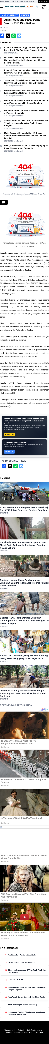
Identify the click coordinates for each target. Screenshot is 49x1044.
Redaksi (21, 1030)
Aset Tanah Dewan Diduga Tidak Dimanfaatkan (27, 997)
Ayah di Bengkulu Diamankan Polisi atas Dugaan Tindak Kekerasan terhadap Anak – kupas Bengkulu (26, 123)
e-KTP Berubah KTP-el (17, 980)
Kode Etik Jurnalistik (34, 1030)
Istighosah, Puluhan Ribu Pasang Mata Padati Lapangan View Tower (26, 1013)
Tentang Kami (10, 1030)
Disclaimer (39, 1032)
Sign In (44, 7)
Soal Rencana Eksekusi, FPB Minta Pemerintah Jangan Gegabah (27, 988)
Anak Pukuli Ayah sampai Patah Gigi (22, 1005)
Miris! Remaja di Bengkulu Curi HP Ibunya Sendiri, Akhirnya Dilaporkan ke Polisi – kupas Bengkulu (25, 135)
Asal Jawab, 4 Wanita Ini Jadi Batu (22, 955)
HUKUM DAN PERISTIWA (9, 15)
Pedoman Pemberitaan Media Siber (19, 1032)
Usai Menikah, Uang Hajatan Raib (21, 962)
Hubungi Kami (9, 434)
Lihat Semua (43, 1)
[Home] (19, 6)
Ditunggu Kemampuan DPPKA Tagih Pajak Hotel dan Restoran (27, 971)
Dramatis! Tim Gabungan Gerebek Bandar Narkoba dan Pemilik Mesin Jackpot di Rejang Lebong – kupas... (25, 60)
